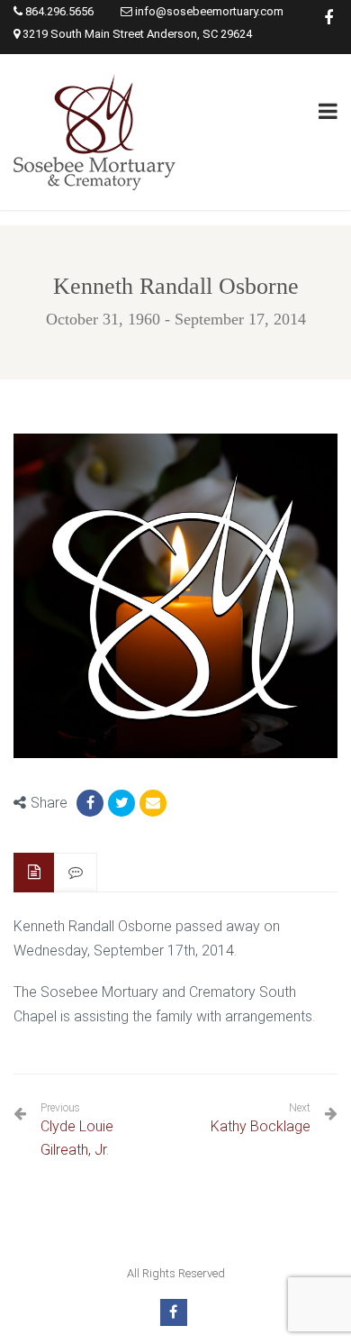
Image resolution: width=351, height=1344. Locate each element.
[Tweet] (121, 803)
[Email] (153, 803)
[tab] (34, 873)
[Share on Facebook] (90, 803)
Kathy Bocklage (260, 1126)
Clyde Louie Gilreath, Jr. (76, 1130)
